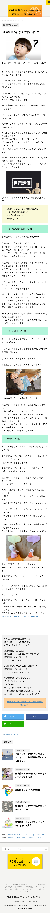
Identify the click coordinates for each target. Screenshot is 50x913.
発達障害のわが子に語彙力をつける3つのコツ (26, 835)
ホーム (8, 885)
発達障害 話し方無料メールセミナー (24, 885)
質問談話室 (29, 887)
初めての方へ (19, 887)
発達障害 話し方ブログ (11, 734)
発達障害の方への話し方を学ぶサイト (25, 901)
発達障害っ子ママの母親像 (27, 790)
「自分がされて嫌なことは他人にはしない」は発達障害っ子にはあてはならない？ (31, 757)
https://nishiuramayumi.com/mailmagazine (20, 616)
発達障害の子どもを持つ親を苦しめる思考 (24, 837)
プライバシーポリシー (28, 889)
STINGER (29, 908)
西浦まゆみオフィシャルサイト (25, 896)
